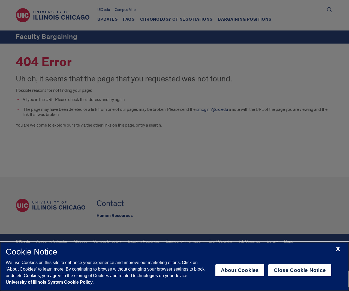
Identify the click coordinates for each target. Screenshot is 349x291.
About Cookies (240, 270)
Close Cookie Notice (300, 270)
